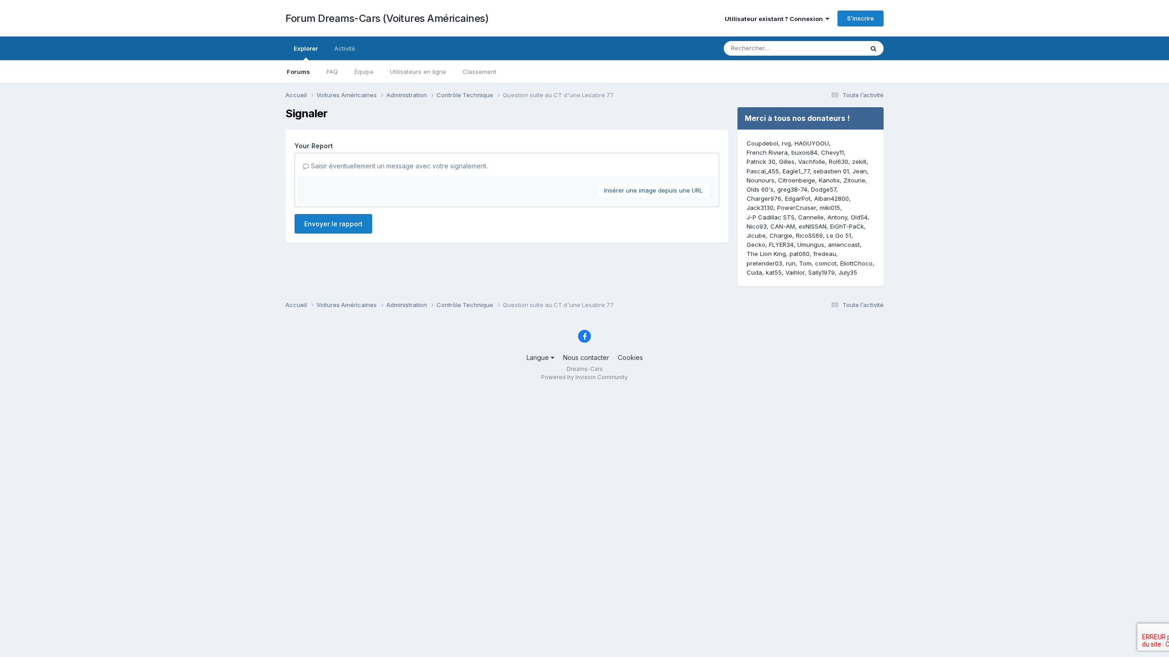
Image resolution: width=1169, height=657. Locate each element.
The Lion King (766, 253)
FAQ (332, 71)
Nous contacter (586, 357)
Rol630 (838, 161)
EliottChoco (856, 263)
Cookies (630, 357)
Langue (539, 357)
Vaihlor (795, 272)
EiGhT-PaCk (847, 226)
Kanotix (829, 180)
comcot (826, 263)
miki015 (830, 207)
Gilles (787, 161)
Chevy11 (832, 152)
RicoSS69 (809, 235)
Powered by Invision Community (584, 377)
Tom (805, 263)
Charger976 (764, 198)
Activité (344, 48)
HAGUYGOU (812, 143)
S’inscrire (860, 18)
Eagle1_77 (796, 171)
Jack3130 (760, 207)
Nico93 (757, 226)
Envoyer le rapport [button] (333, 224)
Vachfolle (811, 161)
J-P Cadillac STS (771, 217)
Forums (298, 71)
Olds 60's (760, 189)
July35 (847, 272)
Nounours (760, 180)
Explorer (306, 48)
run (790, 263)
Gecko (756, 244)
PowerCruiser (796, 207)
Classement (479, 71)
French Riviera (767, 152)
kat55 (774, 272)
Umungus (810, 244)
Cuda (754, 272)
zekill (859, 161)
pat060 (800, 253)
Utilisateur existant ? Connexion (775, 18)
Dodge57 (823, 189)
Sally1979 (821, 272)
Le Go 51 (839, 235)
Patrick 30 (761, 161)
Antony (837, 217)
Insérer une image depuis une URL (653, 190)
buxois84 (804, 152)
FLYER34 (781, 244)
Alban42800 (831, 198)
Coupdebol (762, 143)
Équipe (364, 71)
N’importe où (833, 48)
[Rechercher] (874, 48)
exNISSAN (813, 226)
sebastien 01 (831, 171)
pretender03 (764, 263)
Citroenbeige (796, 180)
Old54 (859, 217)
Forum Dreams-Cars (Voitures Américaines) (387, 18)
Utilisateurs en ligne (418, 71)
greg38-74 (792, 189)
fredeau (824, 253)
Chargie (780, 235)
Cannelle (811, 217)
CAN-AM (782, 226)
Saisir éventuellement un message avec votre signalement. (398, 166)
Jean (860, 171)
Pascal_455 (763, 171)
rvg (786, 143)
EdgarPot (798, 198)
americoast (844, 244)
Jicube (756, 235)
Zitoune (854, 180)
